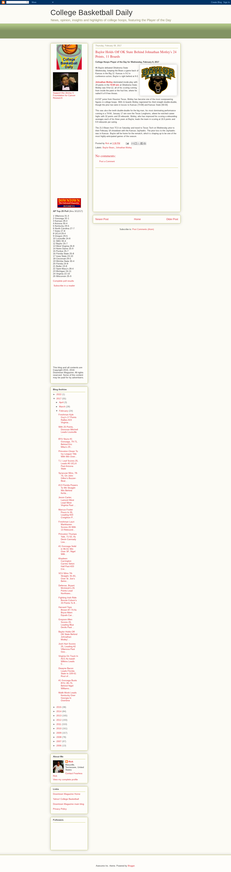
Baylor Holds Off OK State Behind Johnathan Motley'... (67, 635)
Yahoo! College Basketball (66, 799)
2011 (59, 724)
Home (137, 219)
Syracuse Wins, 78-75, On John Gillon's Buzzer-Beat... (68, 477)
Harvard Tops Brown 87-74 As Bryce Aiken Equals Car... (67, 611)
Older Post (172, 219)
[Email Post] (127, 143)
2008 (59, 737)
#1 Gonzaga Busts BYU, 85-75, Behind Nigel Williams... (67, 684)
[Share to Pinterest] (144, 143)
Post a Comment (107, 161)
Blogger (131, 866)
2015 (59, 707)
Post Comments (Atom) (143, 229)
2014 (59, 711)
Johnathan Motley (124, 147)
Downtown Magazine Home (66, 794)
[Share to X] (138, 143)
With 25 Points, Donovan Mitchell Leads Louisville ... (68, 431)
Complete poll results (63, 281)
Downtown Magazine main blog (68, 804)
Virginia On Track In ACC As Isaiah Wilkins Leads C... (68, 660)
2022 (59, 394)
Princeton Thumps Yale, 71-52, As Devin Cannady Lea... (67, 538)
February (64, 411)
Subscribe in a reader (64, 285)
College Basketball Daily (91, 12)
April (61, 402)
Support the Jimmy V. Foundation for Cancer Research (64, 95)
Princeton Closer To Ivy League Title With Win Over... (68, 454)
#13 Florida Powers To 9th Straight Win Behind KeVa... (68, 489)
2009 (59, 733)
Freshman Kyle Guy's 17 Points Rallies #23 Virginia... (67, 418)
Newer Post (101, 219)
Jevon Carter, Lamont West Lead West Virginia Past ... (67, 501)
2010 (59, 728)
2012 (59, 720)
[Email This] (132, 143)
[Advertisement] (115, 31)
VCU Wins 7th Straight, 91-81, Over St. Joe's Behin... (67, 577)
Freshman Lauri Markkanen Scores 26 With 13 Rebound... (67, 525)
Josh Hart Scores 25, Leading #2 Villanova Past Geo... (67, 647)
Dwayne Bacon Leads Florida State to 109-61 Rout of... (67, 672)
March (62, 406)
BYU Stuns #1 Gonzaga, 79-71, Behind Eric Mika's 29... (68, 443)
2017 (59, 398)
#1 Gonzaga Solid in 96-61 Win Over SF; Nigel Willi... (67, 550)
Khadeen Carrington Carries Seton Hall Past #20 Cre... (66, 563)
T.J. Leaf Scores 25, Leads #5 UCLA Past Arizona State (68, 464)
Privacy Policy (60, 809)
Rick (71, 761)
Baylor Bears (108, 147)
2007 (59, 741)
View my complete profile (65, 779)
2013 (59, 715)
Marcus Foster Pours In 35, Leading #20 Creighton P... (66, 513)
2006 (59, 745)
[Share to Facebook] (141, 143)
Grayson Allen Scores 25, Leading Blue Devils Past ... (66, 623)
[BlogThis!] (135, 143)
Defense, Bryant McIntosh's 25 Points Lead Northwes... (66, 589)
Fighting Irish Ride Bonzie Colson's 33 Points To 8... (67, 600)
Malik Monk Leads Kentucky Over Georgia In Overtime (67, 696)
